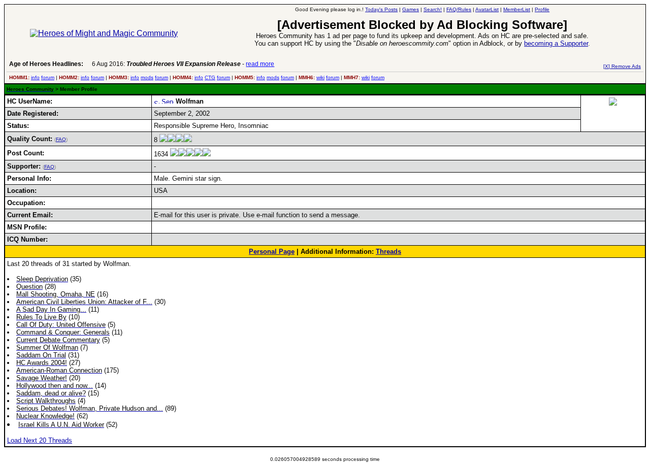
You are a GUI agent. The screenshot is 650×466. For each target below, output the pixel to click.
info (35, 77)
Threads (388, 251)
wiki (320, 77)
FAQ (61, 139)
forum (47, 77)
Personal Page (272, 251)
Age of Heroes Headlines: (46, 64)
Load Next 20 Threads (39, 440)
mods (147, 77)
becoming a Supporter (556, 43)
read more (260, 64)
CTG (210, 77)
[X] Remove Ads (622, 66)
